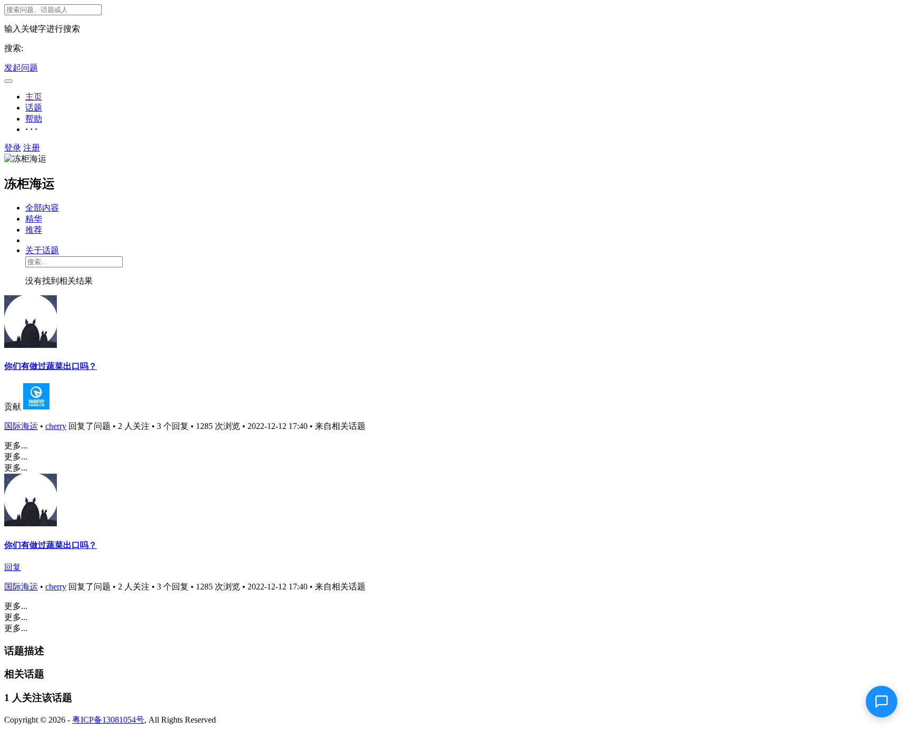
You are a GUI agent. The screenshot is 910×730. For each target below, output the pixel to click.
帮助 (33, 118)
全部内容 (42, 207)
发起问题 (21, 67)
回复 (12, 567)
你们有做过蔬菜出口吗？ (50, 366)
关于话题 (42, 250)
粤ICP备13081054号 (108, 719)
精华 (33, 218)
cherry (55, 426)
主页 (33, 96)
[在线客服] (881, 701)
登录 (12, 147)
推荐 (33, 229)
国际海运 (21, 426)
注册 (31, 147)
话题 (33, 107)
